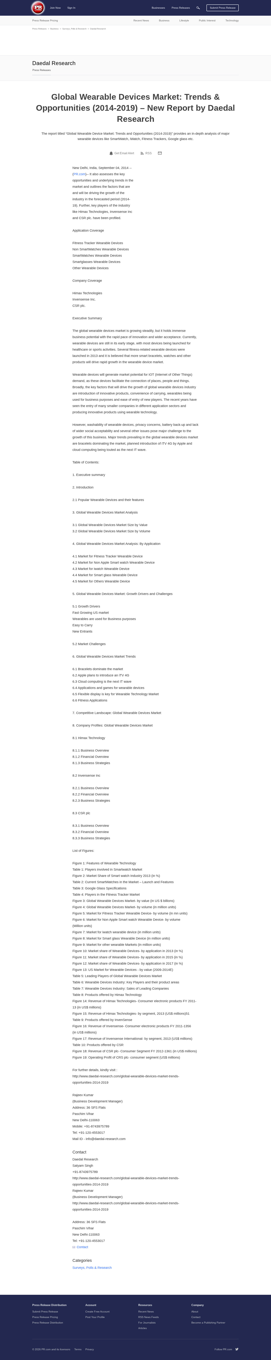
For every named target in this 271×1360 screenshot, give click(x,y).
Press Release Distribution (47, 1322)
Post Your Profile (95, 1317)
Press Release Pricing (45, 1317)
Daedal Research (98, 29)
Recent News (146, 1311)
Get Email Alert (124, 153)
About (194, 1311)
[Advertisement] (135, 42)
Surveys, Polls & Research (74, 29)
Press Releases (39, 29)
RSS (148, 153)
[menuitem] (198, 7)
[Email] (160, 153)
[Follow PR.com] (235, 1349)
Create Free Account (97, 1311)
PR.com (79, 174)
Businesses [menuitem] (158, 7)
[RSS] (142, 153)
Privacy (89, 1349)
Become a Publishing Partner (208, 1322)
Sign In (71, 7)
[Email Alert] (111, 153)
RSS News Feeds (148, 1317)
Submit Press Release (223, 7)
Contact (82, 1247)
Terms (77, 1349)
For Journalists (147, 1322)
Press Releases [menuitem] (181, 7)
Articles (142, 1328)
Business (54, 29)
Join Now (55, 7)
